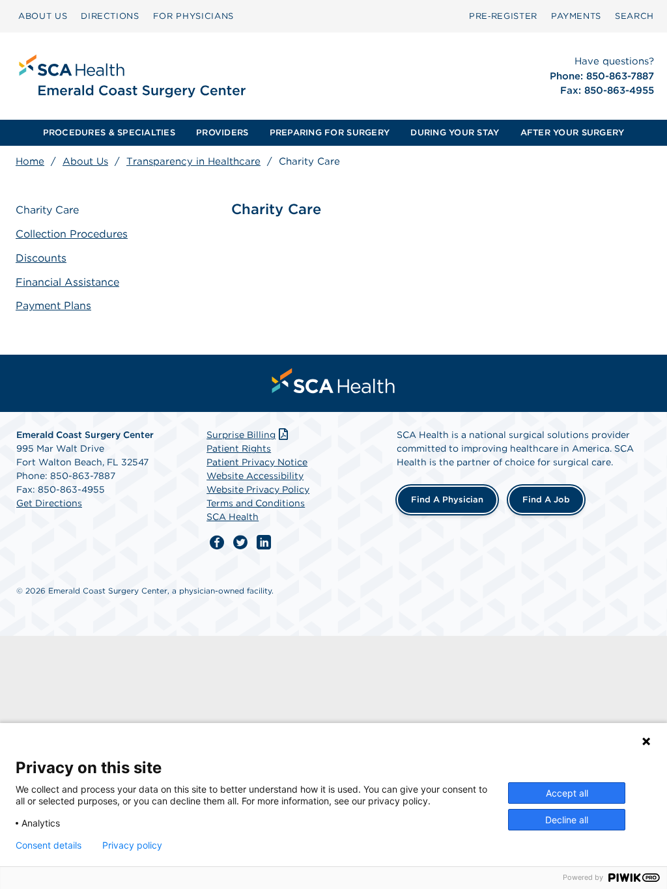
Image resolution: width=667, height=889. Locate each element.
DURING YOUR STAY (454, 132)
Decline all (566, 819)
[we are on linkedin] (263, 543)
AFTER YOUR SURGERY (572, 132)
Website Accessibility (255, 476)
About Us (85, 161)
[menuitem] (42, 16)
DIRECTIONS (110, 16)
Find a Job (546, 499)
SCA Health (232, 517)
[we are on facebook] (216, 543)
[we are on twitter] (240, 543)
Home (30, 161)
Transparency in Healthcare (193, 161)
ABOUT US (42, 16)
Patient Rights (238, 448)
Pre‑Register (503, 16)
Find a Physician (447, 499)
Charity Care (47, 210)
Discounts (41, 258)
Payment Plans (53, 305)
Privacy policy (132, 845)
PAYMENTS (576, 16)
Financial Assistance (67, 282)
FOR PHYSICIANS (193, 16)
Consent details (48, 845)
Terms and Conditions (255, 503)
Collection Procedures (72, 234)
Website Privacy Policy (257, 489)
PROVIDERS (222, 132)
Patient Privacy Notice (256, 462)
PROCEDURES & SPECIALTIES (109, 132)
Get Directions (49, 503)
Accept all (567, 793)
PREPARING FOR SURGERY (330, 132)
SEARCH (634, 16)
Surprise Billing (241, 435)
